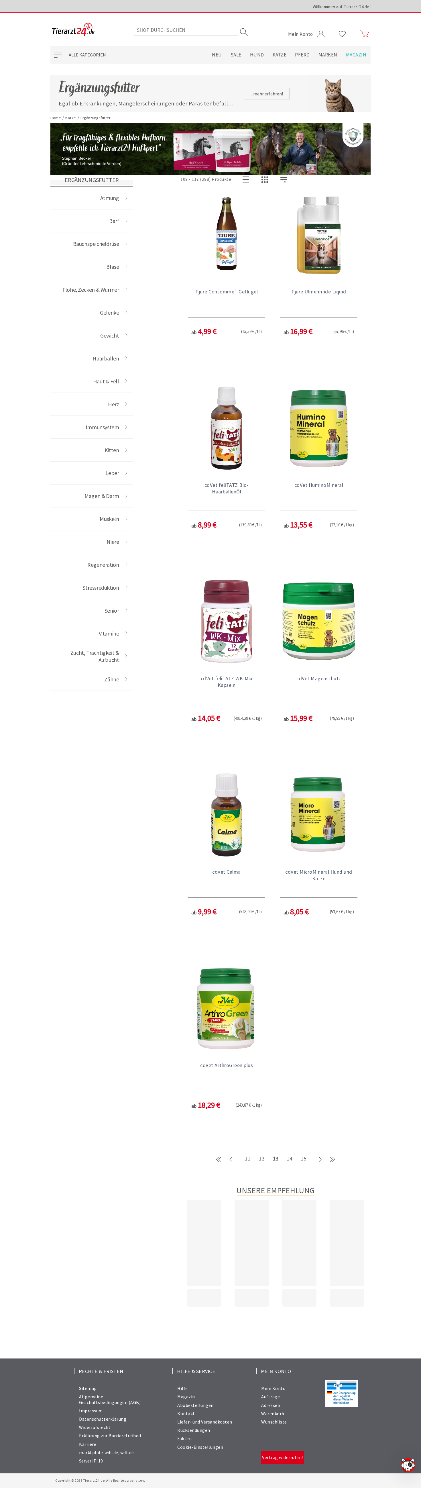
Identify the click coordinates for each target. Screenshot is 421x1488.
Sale (236, 55)
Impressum (91, 1410)
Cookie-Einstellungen (200, 1447)
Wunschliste (274, 1422)
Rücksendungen (193, 1430)
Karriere (87, 1444)
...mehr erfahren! (267, 94)
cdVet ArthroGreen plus (226, 1065)
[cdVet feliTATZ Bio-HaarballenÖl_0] (226, 429)
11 (247, 1158)
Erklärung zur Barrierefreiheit (110, 1435)
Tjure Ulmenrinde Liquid (318, 291)
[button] (226, 284)
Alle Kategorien (87, 55)
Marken (327, 55)
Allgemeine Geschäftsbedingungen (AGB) (110, 1399)
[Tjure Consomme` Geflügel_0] (226, 235)
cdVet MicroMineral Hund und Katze (318, 875)
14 (289, 1158)
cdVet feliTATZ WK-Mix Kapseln (227, 681)
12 (261, 1158)
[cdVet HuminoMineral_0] (318, 429)
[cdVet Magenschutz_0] (318, 622)
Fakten (184, 1438)
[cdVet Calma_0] (226, 815)
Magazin (356, 55)
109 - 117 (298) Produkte (205, 179)
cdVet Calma (226, 872)
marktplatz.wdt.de (98, 1452)
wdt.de (127, 1452)
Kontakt (186, 1413)
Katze (280, 55)
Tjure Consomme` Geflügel (226, 291)
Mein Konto (273, 1388)
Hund (257, 55)
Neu (217, 55)
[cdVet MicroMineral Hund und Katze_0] (318, 815)
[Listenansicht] (247, 180)
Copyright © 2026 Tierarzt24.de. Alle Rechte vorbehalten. (100, 1480)
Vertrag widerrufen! (282, 1457)
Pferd (302, 55)
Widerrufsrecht (95, 1427)
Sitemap (88, 1388)
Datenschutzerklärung (102, 1419)
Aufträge (270, 1396)
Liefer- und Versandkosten (204, 1422)
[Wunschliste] (342, 34)
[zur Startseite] (73, 29)
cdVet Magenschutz (318, 678)
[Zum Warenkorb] (364, 34)
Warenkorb (272, 1413)
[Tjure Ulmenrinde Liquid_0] (318, 235)
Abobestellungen (195, 1405)
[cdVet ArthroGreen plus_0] (226, 1009)
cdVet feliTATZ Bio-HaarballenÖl (226, 488)
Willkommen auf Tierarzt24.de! (342, 6)
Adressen (270, 1405)
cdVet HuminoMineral (318, 485)
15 (303, 1158)
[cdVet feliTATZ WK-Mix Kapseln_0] (226, 622)
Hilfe (182, 1388)
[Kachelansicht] (265, 180)
